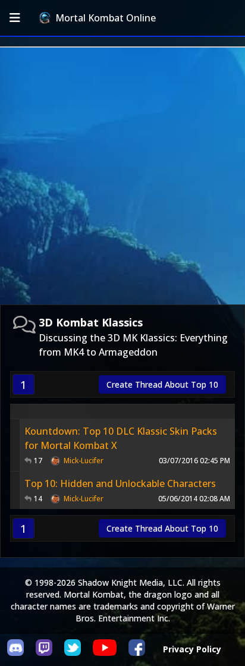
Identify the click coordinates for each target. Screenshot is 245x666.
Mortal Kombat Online (105, 17)
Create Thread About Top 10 (162, 384)
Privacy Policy (192, 649)
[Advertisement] (122, 176)
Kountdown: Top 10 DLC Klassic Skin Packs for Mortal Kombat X (120, 438)
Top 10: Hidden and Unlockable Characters (120, 483)
